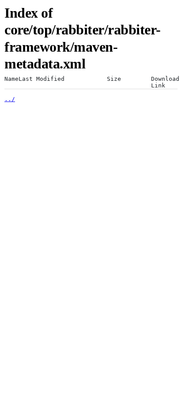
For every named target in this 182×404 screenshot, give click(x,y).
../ (9, 99)
